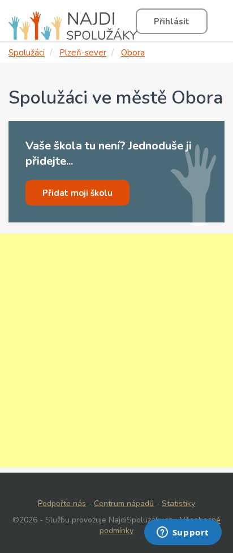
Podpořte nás (62, 503)
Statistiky (178, 503)
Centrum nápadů (124, 503)
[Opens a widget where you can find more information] (183, 533)
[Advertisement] (116, 350)
